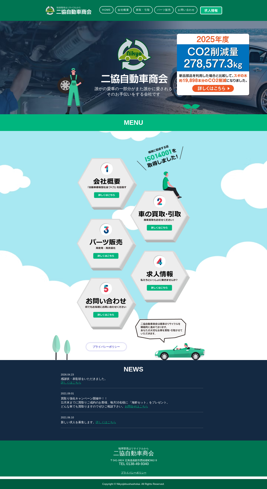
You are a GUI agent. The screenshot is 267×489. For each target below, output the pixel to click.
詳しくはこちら (106, 422)
